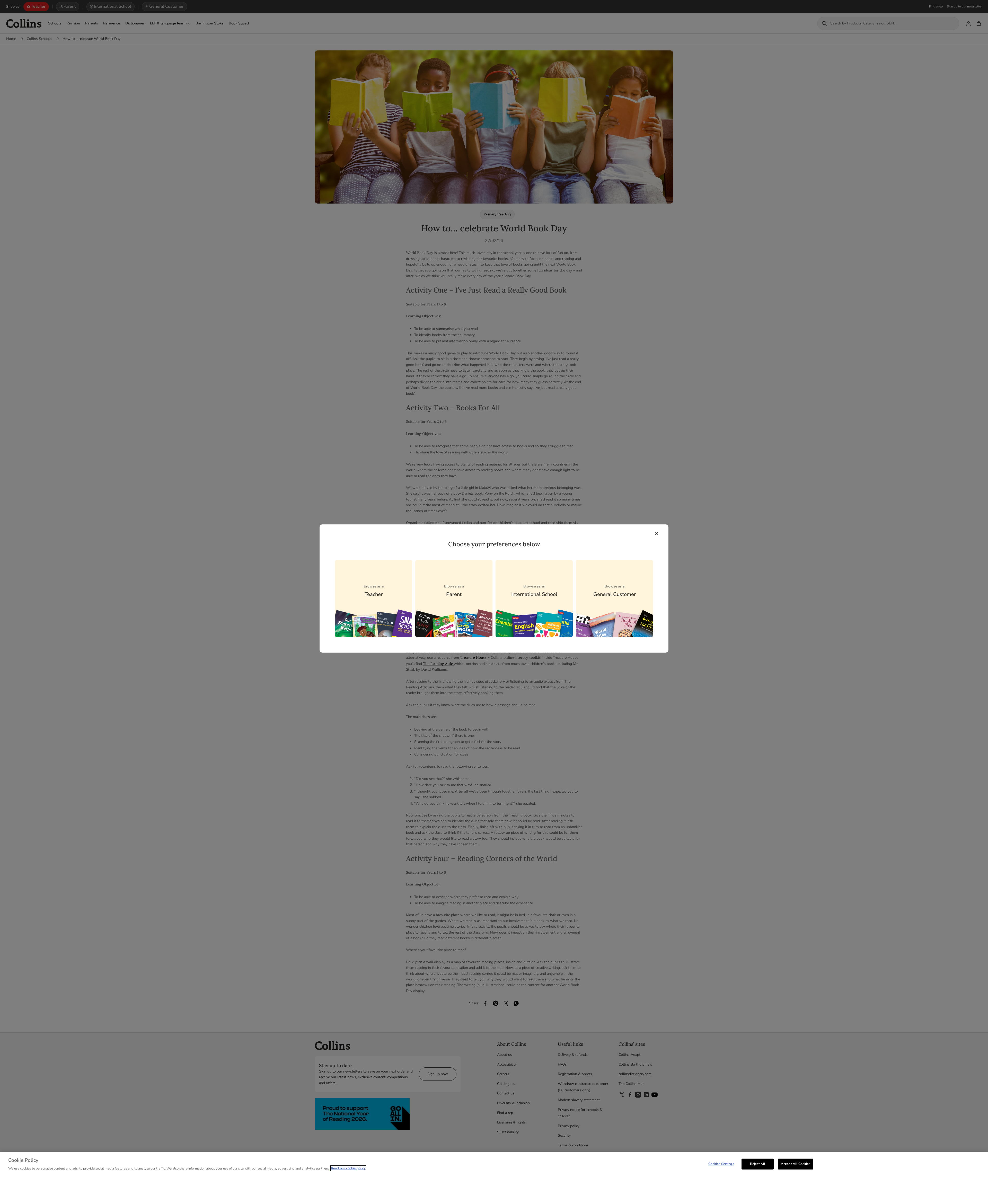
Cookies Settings (721, 1164)
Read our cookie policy (348, 1168)
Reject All (757, 1164)
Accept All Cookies (795, 1164)
